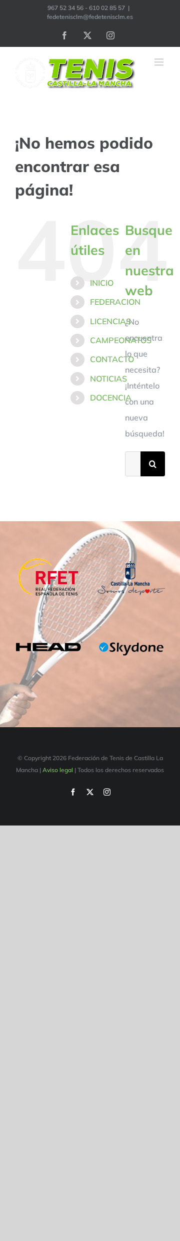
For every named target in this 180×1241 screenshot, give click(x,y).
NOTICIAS (108, 379)
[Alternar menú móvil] (159, 62)
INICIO (102, 283)
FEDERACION (115, 302)
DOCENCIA (111, 398)
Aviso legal (57, 770)
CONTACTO (112, 359)
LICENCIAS (110, 321)
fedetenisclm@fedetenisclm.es (90, 16)
